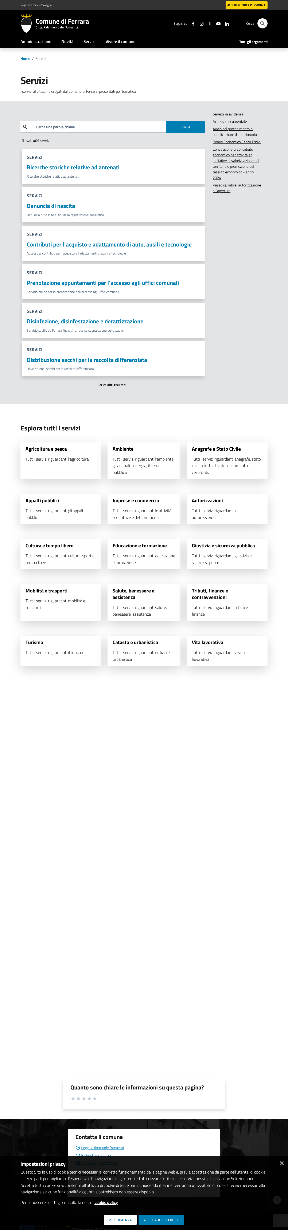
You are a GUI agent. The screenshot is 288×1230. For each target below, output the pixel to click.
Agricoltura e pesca (46, 449)
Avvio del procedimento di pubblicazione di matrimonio (235, 131)
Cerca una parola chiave (55, 127)
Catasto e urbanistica (135, 642)
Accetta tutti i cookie (161, 1219)
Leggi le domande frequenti (102, 1148)
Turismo (34, 642)
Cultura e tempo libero (50, 545)
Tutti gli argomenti (253, 41)
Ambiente (123, 449)
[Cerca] (262, 23)
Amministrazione (35, 41)
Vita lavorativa (207, 642)
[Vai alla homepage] (28, 23)
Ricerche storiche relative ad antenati (73, 167)
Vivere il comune (120, 41)
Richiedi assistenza (96, 1155)
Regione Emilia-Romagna (36, 5)
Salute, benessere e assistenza (133, 594)
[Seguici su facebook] (191, 23)
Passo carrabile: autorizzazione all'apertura (237, 188)
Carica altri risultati (112, 384)
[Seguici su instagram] (200, 23)
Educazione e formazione (140, 545)
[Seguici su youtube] (217, 23)
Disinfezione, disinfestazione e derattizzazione (85, 321)
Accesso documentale (230, 121)
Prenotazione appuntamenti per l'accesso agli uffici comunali (103, 282)
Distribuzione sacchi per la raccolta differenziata (87, 359)
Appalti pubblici (42, 500)
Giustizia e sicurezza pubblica (223, 545)
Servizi (89, 41)
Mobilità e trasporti (46, 590)
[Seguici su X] (208, 23)
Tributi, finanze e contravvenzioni (210, 594)
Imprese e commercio (136, 500)
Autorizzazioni (207, 500)
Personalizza (120, 1219)
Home (25, 58)
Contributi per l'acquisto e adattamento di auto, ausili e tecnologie (109, 244)
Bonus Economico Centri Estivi (237, 142)
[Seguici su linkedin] (225, 23)
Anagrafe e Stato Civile (216, 449)
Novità (67, 41)
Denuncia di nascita (51, 205)
